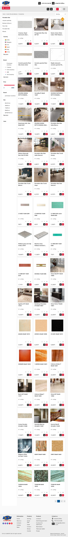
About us (19, 521)
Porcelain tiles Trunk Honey (57, 154)
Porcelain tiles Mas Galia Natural (40, 154)
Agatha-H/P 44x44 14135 (23, 304)
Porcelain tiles (21, 14)
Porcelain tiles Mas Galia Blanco (56, 124)
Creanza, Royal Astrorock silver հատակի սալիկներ (24, 34)
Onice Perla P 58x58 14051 (56, 304)
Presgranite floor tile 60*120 (41, 34)
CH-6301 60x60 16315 (57, 334)
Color (4, 121)
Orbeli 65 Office (58, 518)
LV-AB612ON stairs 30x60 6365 (56, 214)
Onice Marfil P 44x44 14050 (57, 274)
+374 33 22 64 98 (46, 3)
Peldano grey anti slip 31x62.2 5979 (24, 244)
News (18, 527)
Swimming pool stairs (41, 521)
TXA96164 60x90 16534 (22, 485)
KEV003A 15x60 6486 (40, 274)
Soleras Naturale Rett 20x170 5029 (23, 154)
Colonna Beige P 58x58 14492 (39, 395)
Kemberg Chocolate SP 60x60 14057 (40, 304)
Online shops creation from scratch (58, 535)
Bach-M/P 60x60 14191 (23, 395)
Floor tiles (5, 26)
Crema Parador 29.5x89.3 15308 (22, 425)
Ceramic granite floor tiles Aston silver (24, 64)
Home (4, 14)
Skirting (29, 518)
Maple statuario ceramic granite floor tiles (57, 64)
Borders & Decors (7, 23)
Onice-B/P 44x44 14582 (55, 395)
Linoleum (38, 518)
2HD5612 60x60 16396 (41, 334)
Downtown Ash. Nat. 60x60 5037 (24, 124)
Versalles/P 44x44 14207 (40, 94)
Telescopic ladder (40, 529)
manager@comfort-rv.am (60, 523)
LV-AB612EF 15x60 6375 (23, 274)
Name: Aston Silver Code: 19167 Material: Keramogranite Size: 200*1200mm (57, 34)
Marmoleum (39, 526)
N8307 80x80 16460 (40, 454)
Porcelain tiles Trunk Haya (41, 184)
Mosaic (4, 31)
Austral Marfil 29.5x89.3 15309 (55, 425)
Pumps (38, 531)
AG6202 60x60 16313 (24, 334)
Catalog (19, 525)
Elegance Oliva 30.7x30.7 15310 (22, 455)
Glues (28, 524)
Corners (29, 526)
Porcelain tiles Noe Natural (56, 184)
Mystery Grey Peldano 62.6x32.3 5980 (40, 244)
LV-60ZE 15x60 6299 (23, 213)
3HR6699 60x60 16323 (24, 364)
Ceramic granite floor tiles (41, 64)
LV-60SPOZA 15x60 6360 (40, 214)
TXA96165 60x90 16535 (55, 485)
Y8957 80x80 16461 (56, 454)
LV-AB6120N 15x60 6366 (56, 244)
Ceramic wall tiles (7, 20)
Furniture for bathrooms (39, 523)
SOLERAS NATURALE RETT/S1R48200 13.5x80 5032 (57, 94)
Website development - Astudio (57, 533)
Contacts (19, 523)
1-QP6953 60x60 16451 (41, 364)
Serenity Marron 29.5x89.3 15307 (39, 425)
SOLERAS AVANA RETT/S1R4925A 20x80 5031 (41, 124)
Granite (29, 531)
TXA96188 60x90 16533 (39, 485)
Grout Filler (28, 521)
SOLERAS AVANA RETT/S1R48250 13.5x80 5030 (23, 94)
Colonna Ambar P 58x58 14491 (56, 365)
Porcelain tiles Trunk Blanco (24, 184)
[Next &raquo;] (64, 501)
